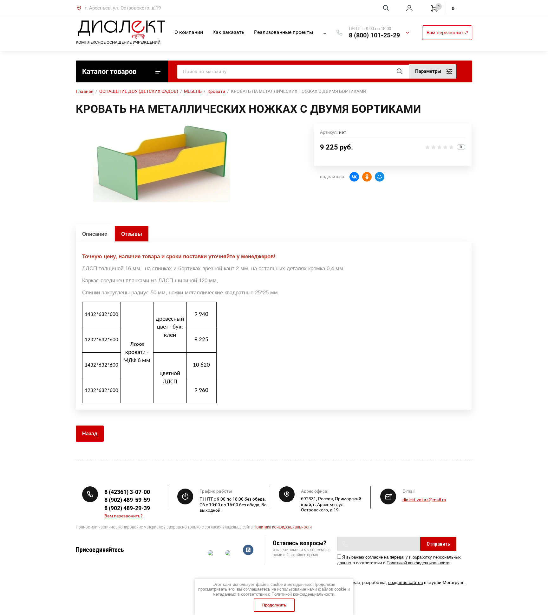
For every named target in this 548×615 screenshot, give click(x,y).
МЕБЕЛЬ (193, 91)
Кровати (216, 91)
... (324, 32)
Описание (94, 234)
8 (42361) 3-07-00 (127, 492)
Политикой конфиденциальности (418, 563)
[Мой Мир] (379, 177)
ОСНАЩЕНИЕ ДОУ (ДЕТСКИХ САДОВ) (138, 91)
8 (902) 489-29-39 (127, 508)
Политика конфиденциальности (283, 526)
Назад (89, 433)
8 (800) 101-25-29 (374, 35)
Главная (85, 91)
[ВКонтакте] (354, 177)
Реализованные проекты (283, 32)
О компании (188, 32)
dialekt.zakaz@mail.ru (424, 499)
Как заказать (228, 32)
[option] (161, 163)
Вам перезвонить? (447, 32)
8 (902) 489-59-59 (127, 499)
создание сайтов (405, 582)
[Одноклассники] (367, 177)
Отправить (438, 544)
